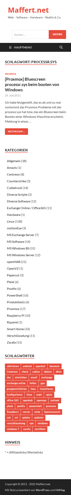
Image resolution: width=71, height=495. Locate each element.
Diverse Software (18, 201)
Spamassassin (52, 411)
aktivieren (13, 366)
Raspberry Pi (15, 315)
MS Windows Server (20, 255)
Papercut (13, 275)
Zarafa (11, 342)
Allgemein (14, 161)
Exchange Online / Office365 (26, 208)
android (27, 366)
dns (9, 377)
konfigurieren (14, 394)
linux (29, 394)
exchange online (16, 383)
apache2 (40, 366)
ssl (16, 417)
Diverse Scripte (17, 194)
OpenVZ (13, 268)
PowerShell (14, 295)
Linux (10, 221)
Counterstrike (16, 181)
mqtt (39, 394)
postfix (21, 406)
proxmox (51, 406)
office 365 (13, 400)
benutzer (55, 366)
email (34, 377)
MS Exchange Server (20, 235)
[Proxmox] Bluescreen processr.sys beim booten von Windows (32, 84)
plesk (10, 406)
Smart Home (15, 329)
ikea (33, 388)
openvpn (41, 400)
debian (48, 371)
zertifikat (40, 429)
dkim (59, 371)
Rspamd (12, 322)
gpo (43, 383)
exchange (46, 377)
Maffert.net (28, 10)
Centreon (13, 174)
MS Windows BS (18, 248)
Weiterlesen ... (15, 130)
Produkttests (16, 302)
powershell (35, 406)
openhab (28, 400)
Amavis (12, 167)
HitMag (60, 490)
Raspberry (13, 411)
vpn (31, 423)
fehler (33, 383)
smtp (37, 411)
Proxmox (10, 74)
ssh (9, 417)
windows (43, 423)
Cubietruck (14, 188)
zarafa (27, 429)
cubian (36, 371)
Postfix (12, 288)
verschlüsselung (16, 423)
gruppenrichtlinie (17, 388)
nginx (49, 394)
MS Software (15, 241)
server (26, 411)
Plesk (10, 282)
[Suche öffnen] (61, 47)
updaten (38, 417)
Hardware (14, 214)
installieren (46, 388)
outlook (54, 400)
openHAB (13, 262)
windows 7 (13, 429)
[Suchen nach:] (39, 34)
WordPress (43, 490)
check (25, 371)
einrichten (21, 377)
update (26, 417)
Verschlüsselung (18, 335)
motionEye (14, 228)
